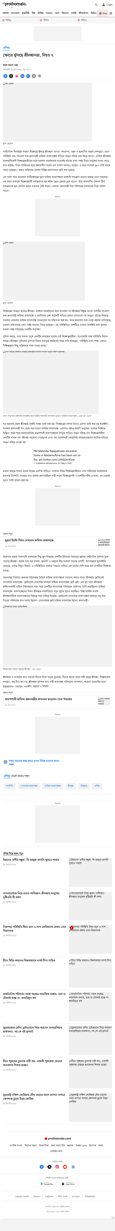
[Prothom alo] (15, 5)
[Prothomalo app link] (47, 1184)
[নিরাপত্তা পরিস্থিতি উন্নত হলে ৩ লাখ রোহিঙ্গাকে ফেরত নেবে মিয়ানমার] (90, 939)
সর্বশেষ (5, 13)
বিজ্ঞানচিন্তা (44, 1145)
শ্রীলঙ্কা (71, 786)
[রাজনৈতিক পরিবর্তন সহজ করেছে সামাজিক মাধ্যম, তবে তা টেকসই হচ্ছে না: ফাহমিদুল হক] (90, 1006)
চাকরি (73, 13)
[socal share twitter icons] (11, 77)
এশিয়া (6, 48)
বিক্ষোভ (84, 786)
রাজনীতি (25, 13)
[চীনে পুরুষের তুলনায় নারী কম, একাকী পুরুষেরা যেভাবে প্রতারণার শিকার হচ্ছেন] (90, 1074)
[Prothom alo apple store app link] (68, 1184)
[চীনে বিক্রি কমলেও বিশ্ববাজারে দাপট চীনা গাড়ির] (90, 973)
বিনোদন (65, 13)
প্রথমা (100, 1145)
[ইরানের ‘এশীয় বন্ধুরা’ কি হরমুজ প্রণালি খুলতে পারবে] (90, 872)
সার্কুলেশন (49, 1196)
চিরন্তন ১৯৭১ (81, 1145)
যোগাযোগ (76, 1196)
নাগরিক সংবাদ (16, 1145)
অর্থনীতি (9, 786)
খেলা (57, 13)
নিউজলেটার (90, 1196)
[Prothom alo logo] (57, 1139)
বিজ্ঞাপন (37, 1196)
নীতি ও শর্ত (62, 1196)
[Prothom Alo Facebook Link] (43, 1167)
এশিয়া (97, 786)
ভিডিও (93, 13)
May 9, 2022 (66, 463)
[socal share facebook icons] (6, 77)
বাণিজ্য (41, 13)
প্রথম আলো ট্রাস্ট (58, 1145)
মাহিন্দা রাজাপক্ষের (53, 786)
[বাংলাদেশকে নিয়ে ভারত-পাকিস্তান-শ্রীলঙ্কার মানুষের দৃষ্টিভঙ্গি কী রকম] (90, 906)
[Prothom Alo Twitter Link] (51, 1167)
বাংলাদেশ (15, 13)
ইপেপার (92, 1145)
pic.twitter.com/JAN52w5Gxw (57, 460)
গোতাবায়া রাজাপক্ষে (28, 786)
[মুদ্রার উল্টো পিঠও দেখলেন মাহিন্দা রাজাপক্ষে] (104, 543)
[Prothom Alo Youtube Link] (66, 1167)
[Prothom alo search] (96, 5)
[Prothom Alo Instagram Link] (59, 1167)
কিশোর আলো (31, 1145)
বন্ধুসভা (70, 1145)
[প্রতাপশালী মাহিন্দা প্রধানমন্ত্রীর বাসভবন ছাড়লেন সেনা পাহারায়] (104, 702)
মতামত (49, 13)
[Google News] (73, 1167)
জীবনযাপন (83, 13)
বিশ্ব (33, 13)
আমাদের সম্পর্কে (22, 1196)
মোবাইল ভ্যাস (56, 1151)
